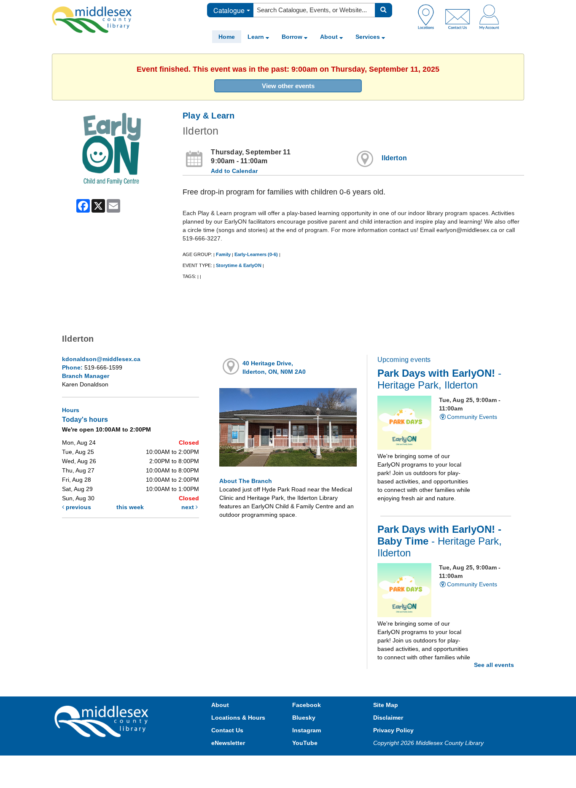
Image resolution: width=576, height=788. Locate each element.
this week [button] (130, 507)
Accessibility (306, 764)
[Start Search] (383, 10)
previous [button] (77, 507)
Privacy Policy (393, 730)
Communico (343, 764)
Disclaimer (388, 717)
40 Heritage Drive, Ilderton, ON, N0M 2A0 (274, 367)
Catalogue (229, 10)
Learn (257, 36)
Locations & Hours (238, 717)
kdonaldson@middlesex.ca (101, 359)
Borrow (293, 36)
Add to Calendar (234, 170)
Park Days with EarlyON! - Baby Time (439, 541)
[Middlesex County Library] (102, 720)
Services (368, 36)
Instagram (306, 730)
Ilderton (394, 158)
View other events (288, 85)
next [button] (188, 507)
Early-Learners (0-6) (256, 254)
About (329, 36)
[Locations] (429, 16)
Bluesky (303, 717)
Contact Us (227, 730)
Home (226, 36)
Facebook (306, 705)
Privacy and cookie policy (251, 764)
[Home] (92, 19)
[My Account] (489, 16)
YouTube (305, 742)
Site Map (385, 705)
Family (223, 254)
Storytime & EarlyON (238, 265)
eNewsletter (228, 742)
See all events (494, 664)
